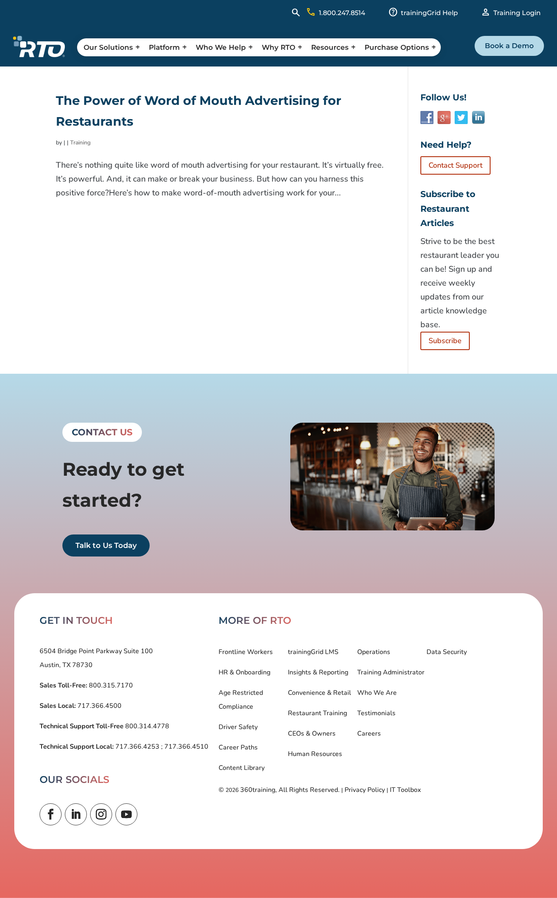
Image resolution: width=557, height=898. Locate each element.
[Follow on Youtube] (126, 814)
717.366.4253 (137, 746)
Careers (369, 733)
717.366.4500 (99, 705)
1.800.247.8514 (342, 13)
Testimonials (376, 713)
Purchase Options (397, 47)
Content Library (242, 767)
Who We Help (221, 47)
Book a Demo (509, 46)
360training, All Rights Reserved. (290, 789)
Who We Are (377, 692)
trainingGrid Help (429, 13)
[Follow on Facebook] (51, 814)
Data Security (447, 651)
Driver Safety (238, 727)
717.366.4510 (185, 746)
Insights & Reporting (318, 672)
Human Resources (315, 753)
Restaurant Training (317, 713)
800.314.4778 (146, 726)
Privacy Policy (365, 789)
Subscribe (445, 341)
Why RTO (278, 47)
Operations (373, 651)
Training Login (517, 13)
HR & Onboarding (244, 672)
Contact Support (455, 165)
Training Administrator (390, 672)
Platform (164, 47)
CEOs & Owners (312, 733)
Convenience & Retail (319, 692)
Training (80, 142)
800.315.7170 (110, 685)
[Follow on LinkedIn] (76, 814)
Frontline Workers (246, 651)
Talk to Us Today (106, 545)
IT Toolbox (405, 789)
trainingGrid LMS (313, 651)
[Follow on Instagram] (101, 814)
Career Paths (238, 747)
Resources (330, 47)
